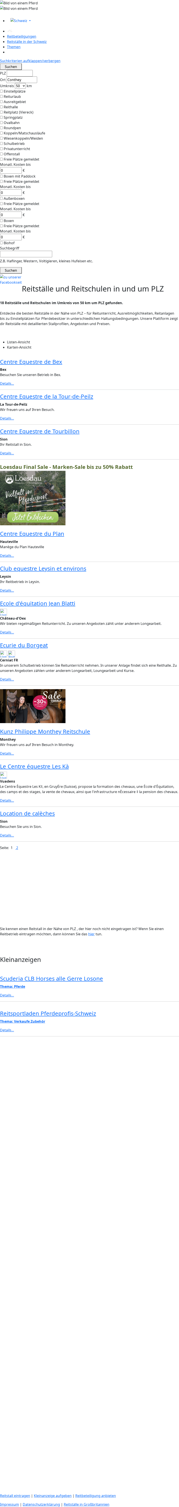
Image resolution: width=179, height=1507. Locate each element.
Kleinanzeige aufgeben (53, 1495)
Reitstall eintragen (15, 1495)
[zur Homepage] (9, 31)
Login (5, 13)
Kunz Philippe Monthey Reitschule (45, 731)
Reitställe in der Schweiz (27, 41)
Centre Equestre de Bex (31, 362)
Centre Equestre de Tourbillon (39, 431)
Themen (14, 46)
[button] (93, 20)
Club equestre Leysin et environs (43, 568)
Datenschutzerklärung (41, 1504)
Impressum (9, 1504)
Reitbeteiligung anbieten (95, 1495)
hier (91, 934)
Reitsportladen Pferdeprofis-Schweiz (48, 1013)
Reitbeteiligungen (21, 36)
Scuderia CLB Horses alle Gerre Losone (51, 978)
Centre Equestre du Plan (32, 533)
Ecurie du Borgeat (24, 645)
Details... (7, 383)
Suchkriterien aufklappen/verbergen (30, 60)
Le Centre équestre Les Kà (34, 766)
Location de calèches (27, 813)
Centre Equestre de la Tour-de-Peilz (46, 396)
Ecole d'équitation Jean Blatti (37, 603)
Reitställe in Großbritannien (86, 1504)
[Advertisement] (89, 1070)
